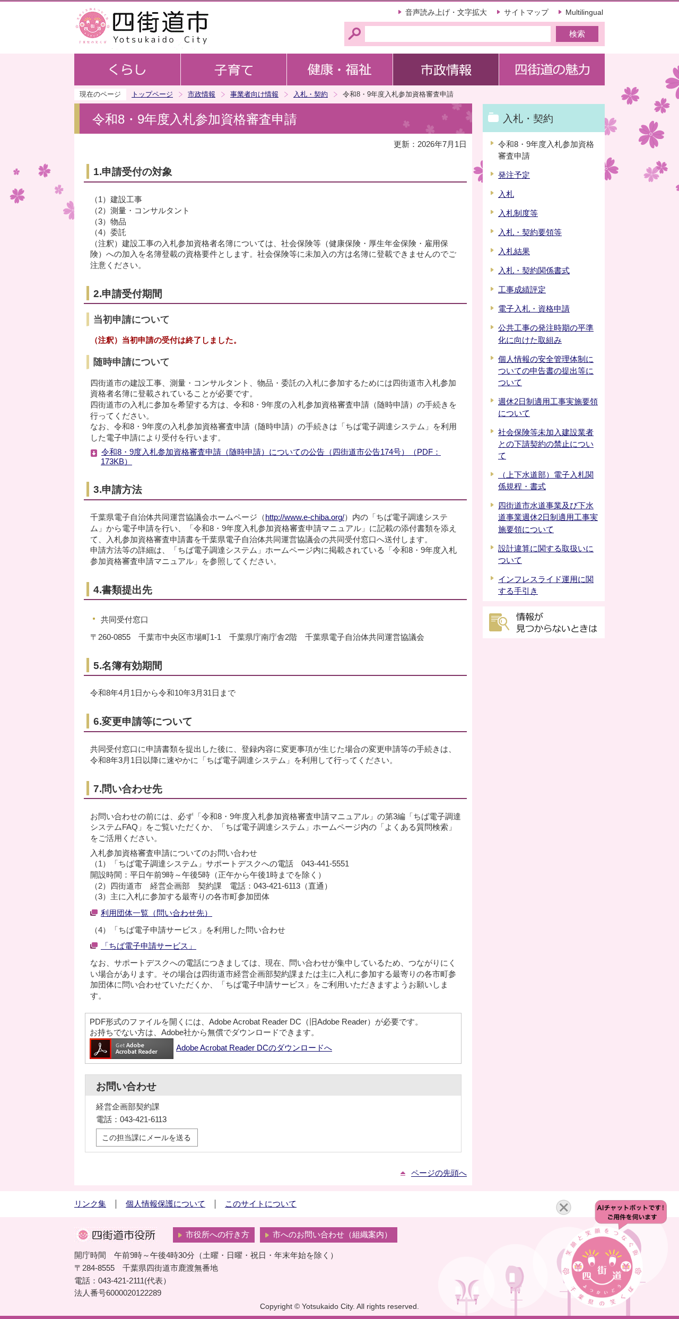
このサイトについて (261, 1204)
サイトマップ (526, 12)
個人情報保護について (165, 1204)
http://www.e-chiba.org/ (304, 517)
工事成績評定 (522, 289)
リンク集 (90, 1204)
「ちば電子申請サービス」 (148, 946)
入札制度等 (518, 213)
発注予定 (514, 175)
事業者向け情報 (254, 94)
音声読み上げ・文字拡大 (446, 12)
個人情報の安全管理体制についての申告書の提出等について (546, 371)
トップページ (152, 94)
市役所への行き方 (217, 1234)
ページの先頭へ (439, 1173)
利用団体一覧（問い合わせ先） (156, 913)
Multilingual (584, 12)
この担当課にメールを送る (146, 1137)
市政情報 (201, 94)
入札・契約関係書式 (534, 270)
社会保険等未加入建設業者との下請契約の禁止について (546, 444)
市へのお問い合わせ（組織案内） (332, 1234)
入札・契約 (310, 94)
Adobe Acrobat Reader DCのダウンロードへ (254, 1048)
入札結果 (514, 251)
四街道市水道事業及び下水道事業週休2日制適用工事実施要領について (548, 517)
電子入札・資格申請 (534, 309)
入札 (506, 194)
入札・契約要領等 (530, 232)
